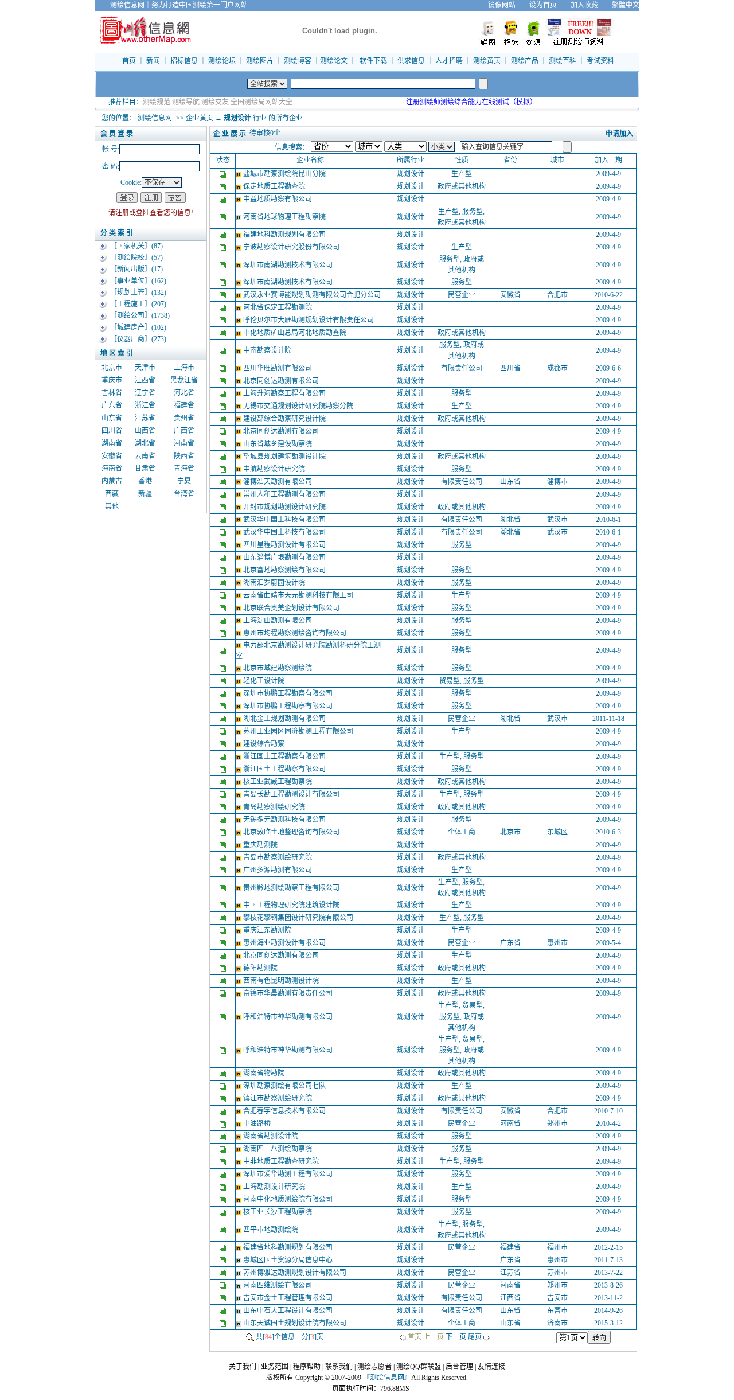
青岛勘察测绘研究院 (275, 807)
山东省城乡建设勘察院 (278, 444)
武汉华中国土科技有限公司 (285, 520)
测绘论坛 (222, 61)
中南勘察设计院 (268, 350)
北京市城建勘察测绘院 (278, 668)
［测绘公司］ (130, 315)
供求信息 (411, 61)
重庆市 (111, 380)
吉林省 (111, 393)
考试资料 (600, 61)
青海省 (184, 469)
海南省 (111, 469)
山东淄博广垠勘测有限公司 (285, 557)
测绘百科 (562, 61)
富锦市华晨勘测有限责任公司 (288, 993)
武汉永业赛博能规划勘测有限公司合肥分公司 (312, 295)
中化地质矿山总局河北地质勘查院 (295, 333)
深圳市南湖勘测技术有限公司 (288, 265)
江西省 (145, 380)
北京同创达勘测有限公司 (282, 381)
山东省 (111, 418)
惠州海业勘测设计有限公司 (285, 943)
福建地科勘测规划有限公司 (285, 235)
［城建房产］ (130, 327)
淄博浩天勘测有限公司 (278, 482)
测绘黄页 (487, 61)
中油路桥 (257, 1124)
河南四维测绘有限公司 (278, 1285)
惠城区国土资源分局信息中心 (288, 1260)
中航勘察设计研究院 (275, 469)
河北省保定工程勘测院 (278, 307)
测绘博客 (297, 61)
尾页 (475, 1337)
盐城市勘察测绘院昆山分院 (285, 174)
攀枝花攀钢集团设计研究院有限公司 (299, 918)
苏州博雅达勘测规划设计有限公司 (295, 1273)
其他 (112, 506)
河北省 (184, 393)
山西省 (145, 431)
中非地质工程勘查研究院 (282, 1161)
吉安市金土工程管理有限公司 (288, 1298)
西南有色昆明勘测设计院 (282, 981)
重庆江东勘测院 (268, 930)
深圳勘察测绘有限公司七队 (285, 1086)
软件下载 (373, 61)
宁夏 (184, 481)
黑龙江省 (184, 380)
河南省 (184, 443)
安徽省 (111, 456)
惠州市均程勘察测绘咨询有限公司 (295, 633)
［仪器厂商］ (130, 339)
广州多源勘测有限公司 (278, 870)
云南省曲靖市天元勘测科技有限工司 (299, 595)
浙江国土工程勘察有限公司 (285, 756)
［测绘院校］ (130, 258)
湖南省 (111, 443)
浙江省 (145, 405)
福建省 (184, 405)
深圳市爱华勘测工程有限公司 (288, 1174)
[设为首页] (646, 5)
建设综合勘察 (264, 744)
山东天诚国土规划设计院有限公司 (295, 1323)
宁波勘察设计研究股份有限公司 (292, 247)
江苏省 (145, 418)
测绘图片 (260, 61)
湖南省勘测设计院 (271, 1136)
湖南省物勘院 (264, 1073)
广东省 (111, 405)
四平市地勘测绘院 (271, 1230)
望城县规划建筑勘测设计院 (285, 457)
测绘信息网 (155, 118)
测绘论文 (334, 61)
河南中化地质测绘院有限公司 (288, 1199)
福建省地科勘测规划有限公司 (288, 1247)
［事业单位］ (130, 281)
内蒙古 (111, 481)
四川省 (111, 431)
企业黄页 (199, 118)
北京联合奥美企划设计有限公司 (292, 608)
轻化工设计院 (264, 681)
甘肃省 (145, 469)
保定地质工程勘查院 (275, 186)
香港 (145, 481)
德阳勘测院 (261, 968)
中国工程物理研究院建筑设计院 (292, 905)
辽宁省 (145, 393)
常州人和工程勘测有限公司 (285, 494)
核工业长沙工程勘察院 (278, 1212)
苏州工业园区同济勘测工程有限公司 (299, 731)
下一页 (456, 1337)
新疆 (145, 494)
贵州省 (184, 418)
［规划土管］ (130, 292)
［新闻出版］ (130, 269)
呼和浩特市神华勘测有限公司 (288, 1017)
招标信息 (184, 61)
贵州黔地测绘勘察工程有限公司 (292, 888)
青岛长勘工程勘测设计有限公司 (292, 794)
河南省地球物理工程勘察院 (285, 217)
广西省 (184, 431)
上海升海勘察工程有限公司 (285, 393)
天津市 (145, 368)
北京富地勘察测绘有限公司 (285, 570)
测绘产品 (524, 61)
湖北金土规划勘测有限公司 (285, 719)
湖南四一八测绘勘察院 (278, 1149)
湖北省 (145, 443)
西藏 (112, 494)
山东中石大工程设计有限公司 (288, 1311)
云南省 (145, 456)
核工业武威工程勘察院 (278, 782)
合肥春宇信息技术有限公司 (285, 1111)
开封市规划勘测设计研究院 (285, 507)
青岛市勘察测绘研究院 (278, 857)
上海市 (184, 368)
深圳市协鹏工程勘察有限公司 (288, 693)
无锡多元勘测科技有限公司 (285, 820)
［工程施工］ (130, 304)
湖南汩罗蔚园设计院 (275, 583)
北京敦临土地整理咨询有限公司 (292, 832)
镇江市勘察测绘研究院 (278, 1098)
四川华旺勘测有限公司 (278, 368)
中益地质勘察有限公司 (278, 199)
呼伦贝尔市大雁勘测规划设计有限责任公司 (309, 320)
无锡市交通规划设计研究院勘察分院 (299, 406)
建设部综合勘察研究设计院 (285, 419)
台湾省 (184, 494)
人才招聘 (449, 61)
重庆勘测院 (261, 845)
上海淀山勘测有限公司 (278, 621)
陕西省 (184, 456)
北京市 (111, 368)
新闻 (153, 61)
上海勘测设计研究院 (275, 1187)
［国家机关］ (130, 246)
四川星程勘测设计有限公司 (285, 545)
